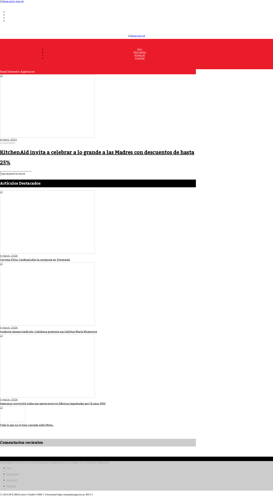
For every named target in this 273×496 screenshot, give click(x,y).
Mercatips (12, 14)
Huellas (11, 20)
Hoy (8, 11)
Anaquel (11, 17)
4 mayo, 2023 (8, 139)
